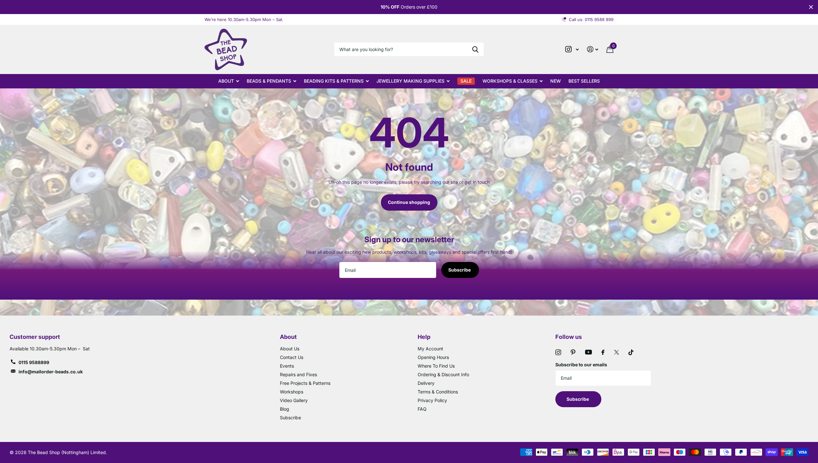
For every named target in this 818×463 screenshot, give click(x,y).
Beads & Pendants (269, 81)
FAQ (422, 409)
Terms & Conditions (438, 391)
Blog (284, 409)
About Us (289, 348)
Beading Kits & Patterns (334, 81)
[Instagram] (558, 352)
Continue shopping (409, 202)
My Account (430, 348)
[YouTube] (588, 352)
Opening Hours (433, 357)
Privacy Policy (432, 400)
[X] (616, 352)
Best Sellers (584, 81)
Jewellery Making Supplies (410, 81)
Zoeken (475, 49)
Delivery (426, 383)
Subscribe (460, 270)
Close (811, 7)
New (555, 81)
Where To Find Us (436, 366)
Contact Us (291, 357)
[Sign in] (592, 49)
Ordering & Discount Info (443, 374)
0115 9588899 (34, 362)
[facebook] (603, 352)
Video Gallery (294, 400)
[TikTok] (631, 352)
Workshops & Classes (509, 81)
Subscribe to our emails (581, 364)
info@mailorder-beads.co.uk (51, 371)
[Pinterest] (573, 352)
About (226, 81)
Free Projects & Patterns (305, 383)
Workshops (291, 391)
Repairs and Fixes (298, 374)
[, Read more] (572, 49)
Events (287, 366)
